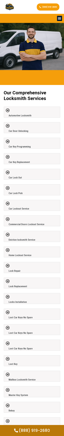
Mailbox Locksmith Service (22, 379)
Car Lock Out (15, 177)
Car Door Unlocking (18, 131)
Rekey (12, 410)
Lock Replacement (18, 286)
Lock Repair (15, 270)
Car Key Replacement (19, 162)
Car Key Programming (20, 146)
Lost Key (13, 364)
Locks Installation (18, 302)
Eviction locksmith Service (22, 239)
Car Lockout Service (19, 208)
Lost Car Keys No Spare (21, 317)
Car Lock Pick (16, 193)
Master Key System (18, 395)
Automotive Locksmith (20, 115)
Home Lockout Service (20, 255)
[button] (59, 18)
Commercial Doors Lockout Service (26, 224)
